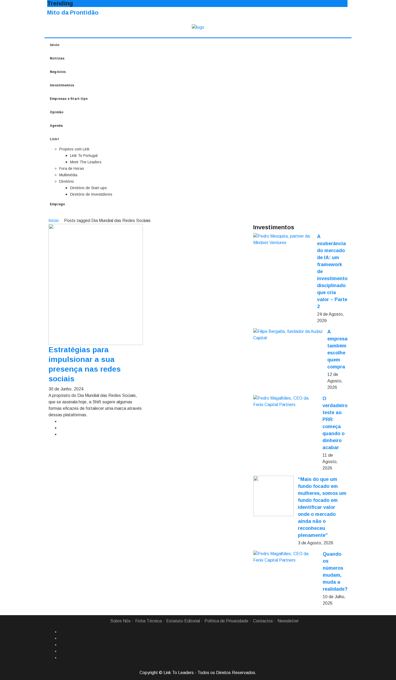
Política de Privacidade (226, 621)
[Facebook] (61, 632)
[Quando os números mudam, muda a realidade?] (285, 557)
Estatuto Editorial (183, 621)
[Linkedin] (61, 638)
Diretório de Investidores (91, 194)
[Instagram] (61, 651)
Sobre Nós (120, 621)
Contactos (263, 621)
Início (54, 45)
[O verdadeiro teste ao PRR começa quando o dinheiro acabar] (285, 401)
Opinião (56, 112)
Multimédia (68, 175)
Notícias (57, 58)
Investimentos (62, 85)
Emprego (57, 204)
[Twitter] (61, 645)
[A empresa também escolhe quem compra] (288, 334)
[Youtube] (61, 658)
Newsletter (288, 621)
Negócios (58, 72)
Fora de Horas (71, 168)
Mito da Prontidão (73, 12)
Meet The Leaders (86, 162)
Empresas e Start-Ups (69, 99)
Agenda (56, 126)
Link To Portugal (84, 155)
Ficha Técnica (148, 621)
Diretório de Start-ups (88, 188)
